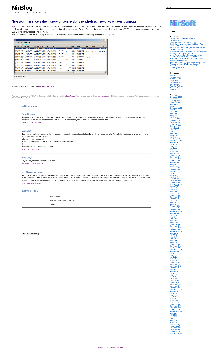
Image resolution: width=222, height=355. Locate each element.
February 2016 (175, 193)
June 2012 (173, 255)
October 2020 (175, 139)
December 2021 (175, 122)
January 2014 (175, 224)
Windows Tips (175, 90)
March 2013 (174, 242)
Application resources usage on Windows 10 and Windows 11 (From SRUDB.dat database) (187, 63)
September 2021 (176, 126)
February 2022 (175, 119)
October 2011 (175, 268)
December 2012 (175, 246)
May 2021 (173, 133)
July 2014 (173, 215)
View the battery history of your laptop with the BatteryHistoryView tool (186, 59)
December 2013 (175, 226)
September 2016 (176, 184)
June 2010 (173, 295)
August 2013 (174, 233)
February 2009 (175, 324)
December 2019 (175, 157)
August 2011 (174, 271)
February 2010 (175, 302)
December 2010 (175, 284)
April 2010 (173, 299)
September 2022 (176, 108)
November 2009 (175, 308)
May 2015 (173, 202)
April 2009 (173, 320)
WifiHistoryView (18, 26)
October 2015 (175, 199)
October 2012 (175, 248)
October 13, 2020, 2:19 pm (31, 183)
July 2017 (173, 173)
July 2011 (173, 273)
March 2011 (174, 279)
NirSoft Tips (174, 80)
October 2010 (175, 288)
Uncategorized (175, 82)
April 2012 (173, 259)
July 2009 (173, 315)
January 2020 (175, 155)
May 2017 (173, 175)
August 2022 (174, 110)
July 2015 (173, 200)
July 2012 (173, 253)
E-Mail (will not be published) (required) (62, 200)
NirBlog (22, 8)
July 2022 (173, 111)
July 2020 (173, 144)
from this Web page (46, 86)
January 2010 (175, 304)
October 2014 (175, 210)
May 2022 (173, 113)
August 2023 (174, 104)
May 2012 (173, 257)
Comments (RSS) (117, 347)
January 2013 (175, 244)
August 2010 (174, 291)
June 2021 (173, 131)
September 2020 (176, 141)
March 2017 (174, 177)
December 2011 (175, 264)
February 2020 (175, 153)
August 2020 (174, 142)
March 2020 (174, 151)
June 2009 (173, 317)
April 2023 (173, 106)
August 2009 (174, 313)
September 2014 (176, 211)
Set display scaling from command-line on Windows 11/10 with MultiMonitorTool (188, 45)
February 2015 (175, 206)
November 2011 (175, 266)
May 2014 (173, 219)
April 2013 (173, 240)
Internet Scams (175, 79)
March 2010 (174, 300)
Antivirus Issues (175, 77)
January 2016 (175, 195)
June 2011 (173, 275)
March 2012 (174, 260)
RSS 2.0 (24, 98)
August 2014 (174, 213)
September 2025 (176, 97)
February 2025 (175, 101)
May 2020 (173, 148)
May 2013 (173, 239)
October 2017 (175, 170)
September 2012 (176, 250)
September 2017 (176, 171)
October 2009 (175, 309)
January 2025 (175, 102)
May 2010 (173, 297)
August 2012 (174, 251)
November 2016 (175, 181)
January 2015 (175, 208)
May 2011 (173, 277)
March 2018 (174, 166)
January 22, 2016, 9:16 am (31, 123)
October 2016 (175, 182)
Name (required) (54, 196)
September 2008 (176, 333)
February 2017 (175, 179)
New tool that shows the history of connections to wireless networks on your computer (75, 21)
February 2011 (175, 280)
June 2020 (173, 146)
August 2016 (174, 186)
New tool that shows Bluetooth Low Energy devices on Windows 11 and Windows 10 (188, 52)
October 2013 (175, 230)
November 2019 (175, 159)
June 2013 (173, 237)
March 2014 (174, 222)
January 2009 (175, 326)
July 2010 (173, 293)
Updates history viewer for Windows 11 (184, 42)
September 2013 (176, 231)
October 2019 (175, 161)
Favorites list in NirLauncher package (183, 57)
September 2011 (176, 270)
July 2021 (173, 130)
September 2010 (176, 290)
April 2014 (173, 220)
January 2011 (175, 282)
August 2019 (174, 162)
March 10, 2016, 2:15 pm (31, 149)
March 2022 (174, 117)
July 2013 (173, 235)
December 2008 (175, 328)
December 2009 (175, 306)
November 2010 (175, 286)
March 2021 (174, 137)
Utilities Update (70, 96)
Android (172, 75)
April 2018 (173, 164)
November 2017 (175, 168)
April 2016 (173, 191)
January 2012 (175, 262)
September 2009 (176, 311)
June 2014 (173, 217)
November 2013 (175, 228)
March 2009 (174, 322)
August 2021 (174, 128)
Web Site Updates (176, 86)
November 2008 (175, 329)
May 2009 (173, 319)
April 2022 (173, 115)
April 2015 (173, 204)
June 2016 (173, 190)
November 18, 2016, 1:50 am (32, 164)
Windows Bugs (175, 88)
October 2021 (175, 124)
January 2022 (175, 121)
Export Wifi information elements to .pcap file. (186, 55)
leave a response (104, 96)
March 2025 (174, 99)
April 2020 (173, 150)
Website (52, 204)
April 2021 (173, 135)
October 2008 (175, 331)
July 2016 (173, 188)
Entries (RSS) (103, 347)
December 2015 (175, 197)
